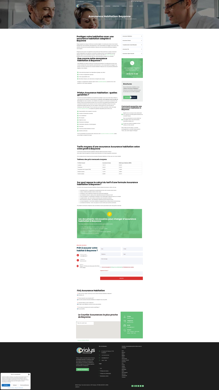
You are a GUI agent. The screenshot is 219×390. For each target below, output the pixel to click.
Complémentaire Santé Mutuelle (130, 44)
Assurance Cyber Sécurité (128, 53)
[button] (28, 374)
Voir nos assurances (83, 369)
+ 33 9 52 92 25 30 (105, 355)
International (116, 6)
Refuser (15, 385)
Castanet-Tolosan (125, 360)
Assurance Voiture (127, 40)
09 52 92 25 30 (90, 1)
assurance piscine (102, 81)
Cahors (123, 357)
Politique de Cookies (11, 387)
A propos (124, 6)
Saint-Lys (124, 374)
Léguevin (123, 367)
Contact (131, 6)
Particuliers (90, 6)
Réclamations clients (104, 376)
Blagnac (123, 355)
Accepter (6, 385)
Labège (123, 366)
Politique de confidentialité (19, 387)
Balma (123, 353)
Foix (122, 363)
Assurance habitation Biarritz (83, 108)
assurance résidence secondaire (107, 133)
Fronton (123, 364)
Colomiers (124, 361)
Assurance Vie (126, 49)
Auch (123, 350)
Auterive (123, 352)
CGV (101, 368)
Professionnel (99, 6)
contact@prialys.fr (80, 1)
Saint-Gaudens (125, 372)
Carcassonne (124, 358)
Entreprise (107, 6)
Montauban (124, 369)
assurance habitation (110, 54)
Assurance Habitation (127, 36)
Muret (123, 371)
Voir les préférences (24, 385)
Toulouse (123, 377)
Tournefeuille (124, 375)
